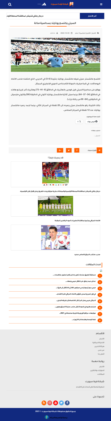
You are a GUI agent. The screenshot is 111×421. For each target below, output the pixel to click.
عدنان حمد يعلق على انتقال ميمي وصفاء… (80, 281)
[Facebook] (67, 403)
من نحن (101, 350)
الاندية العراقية (98, 342)
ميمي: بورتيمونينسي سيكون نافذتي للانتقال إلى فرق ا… (76, 287)
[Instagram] (49, 403)
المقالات (100, 374)
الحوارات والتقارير (97, 370)
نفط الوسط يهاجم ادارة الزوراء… (84, 319)
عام (76, 33)
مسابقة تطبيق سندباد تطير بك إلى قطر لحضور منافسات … (74, 274)
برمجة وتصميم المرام (58, 417)
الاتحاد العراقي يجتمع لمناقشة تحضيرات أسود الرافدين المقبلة (77, 220)
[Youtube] (55, 403)
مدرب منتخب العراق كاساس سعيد (87, 254)
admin (52, 33)
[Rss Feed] (44, 403)
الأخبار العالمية (84, 33)
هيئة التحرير (99, 346)
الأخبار (93, 33)
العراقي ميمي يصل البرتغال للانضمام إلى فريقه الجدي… (76, 300)
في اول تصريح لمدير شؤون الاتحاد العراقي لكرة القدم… (76, 294)
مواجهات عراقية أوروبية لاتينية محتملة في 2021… (77, 313)
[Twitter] (61, 403)
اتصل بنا (101, 353)
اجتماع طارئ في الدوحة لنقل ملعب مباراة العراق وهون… (75, 306)
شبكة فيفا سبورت (49, 411)
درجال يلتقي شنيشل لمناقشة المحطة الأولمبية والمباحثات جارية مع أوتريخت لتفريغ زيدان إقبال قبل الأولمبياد (60, 191)
